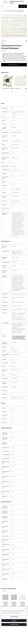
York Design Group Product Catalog (16, 2)
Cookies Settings (14, 616)
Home (2, 11)
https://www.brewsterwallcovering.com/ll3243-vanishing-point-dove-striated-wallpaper (19, 337)
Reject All (14, 620)
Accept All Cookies (14, 624)
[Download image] (26, 40)
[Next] (25, 91)
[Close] (26, 608)
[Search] (2, 6)
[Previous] (2, 91)
